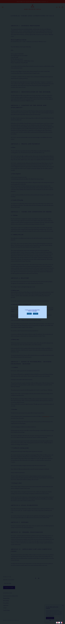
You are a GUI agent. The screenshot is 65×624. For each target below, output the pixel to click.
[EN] (58, 622)
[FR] (62, 622)
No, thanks (35, 313)
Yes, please (29, 313)
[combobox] (58, 622)
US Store (35, 310)
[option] (62, 622)
